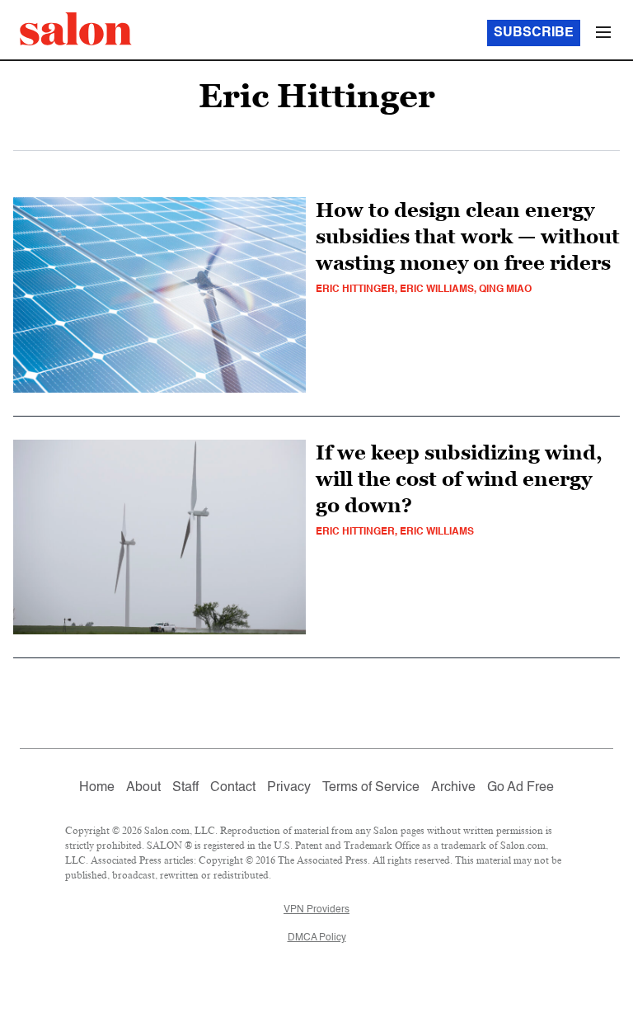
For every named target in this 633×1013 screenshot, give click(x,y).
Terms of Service (371, 787)
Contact (233, 787)
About (143, 787)
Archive (453, 787)
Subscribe (534, 33)
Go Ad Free (520, 787)
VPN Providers (316, 910)
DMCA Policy (317, 938)
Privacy (289, 787)
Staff (185, 787)
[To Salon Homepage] (76, 28)
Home (97, 787)
